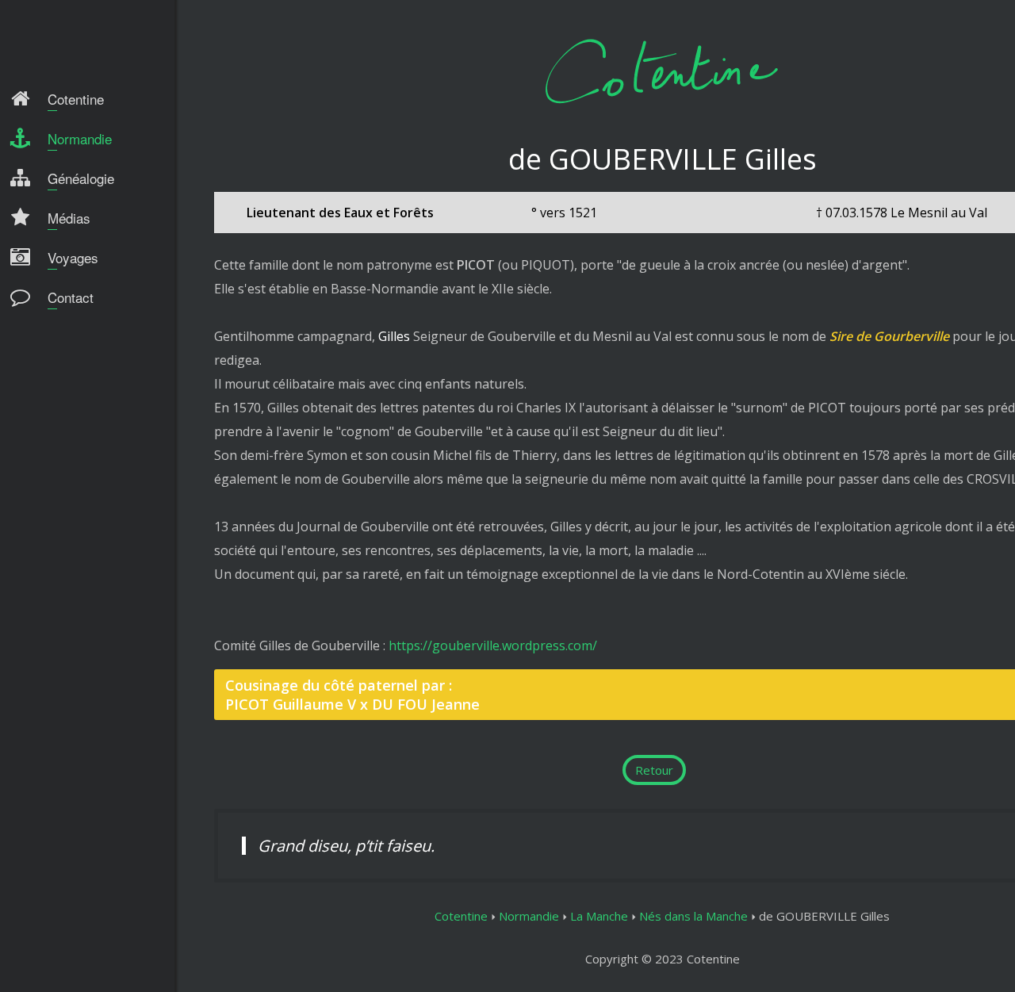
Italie (37, 334)
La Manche (599, 916)
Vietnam (46, 451)
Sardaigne (51, 422)
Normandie (529, 916)
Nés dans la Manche (693, 916)
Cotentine (461, 916)
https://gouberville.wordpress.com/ (493, 645)
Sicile (37, 392)
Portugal (47, 363)
